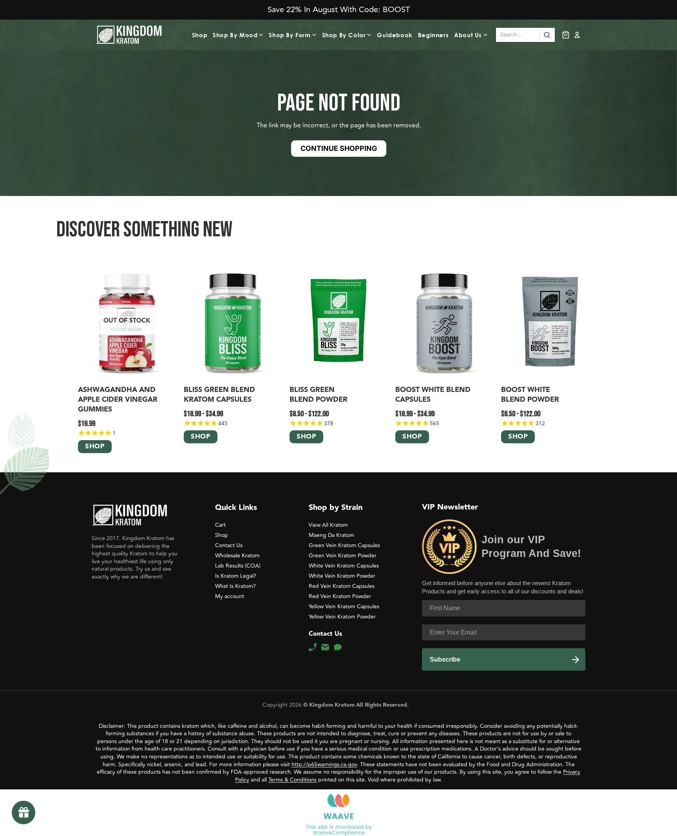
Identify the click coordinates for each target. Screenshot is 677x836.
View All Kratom (328, 525)
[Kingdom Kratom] (130, 515)
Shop (199, 34)
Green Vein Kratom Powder (343, 555)
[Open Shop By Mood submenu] (262, 35)
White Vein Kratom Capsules (344, 566)
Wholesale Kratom (237, 555)
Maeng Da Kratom (331, 535)
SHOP (95, 447)
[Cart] (566, 35)
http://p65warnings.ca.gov (324, 764)
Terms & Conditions (292, 780)
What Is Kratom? (235, 586)
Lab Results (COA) (238, 566)
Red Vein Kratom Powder (340, 596)
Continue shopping (338, 148)
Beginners (433, 34)
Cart (220, 525)
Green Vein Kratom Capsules (344, 545)
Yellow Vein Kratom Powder (342, 617)
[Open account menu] (577, 35)
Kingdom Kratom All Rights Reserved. (358, 705)
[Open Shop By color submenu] (370, 35)
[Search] (546, 35)
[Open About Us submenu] (487, 35)
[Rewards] (23, 812)
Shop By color (344, 34)
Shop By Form (289, 34)
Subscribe (445, 659)
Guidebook (394, 34)
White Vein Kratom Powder (342, 576)
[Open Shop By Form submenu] (315, 35)
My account (229, 596)
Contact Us (229, 545)
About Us (468, 34)
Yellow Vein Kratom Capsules (344, 606)
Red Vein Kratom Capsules (342, 586)
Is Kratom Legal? (235, 576)
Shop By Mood (235, 34)
